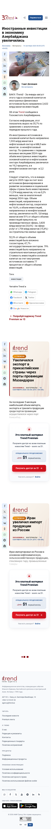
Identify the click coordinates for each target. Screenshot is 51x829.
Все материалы (27, 87)
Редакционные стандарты (13, 741)
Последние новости (10, 716)
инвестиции (16, 279)
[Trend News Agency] (9, 679)
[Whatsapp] (4, 794)
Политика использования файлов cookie (19, 781)
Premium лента (8, 719)
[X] (16, 794)
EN (21, 825)
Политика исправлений (12, 745)
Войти (37, 477)
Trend (21, 112)
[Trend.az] (10, 17)
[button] (4, 54)
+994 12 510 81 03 (9, 700)
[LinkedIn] (33, 794)
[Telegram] (27, 794)
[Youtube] (21, 794)
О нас (4, 730)
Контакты (6, 737)
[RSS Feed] (39, 794)
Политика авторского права (14, 777)
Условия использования (12, 769)
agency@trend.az (8, 703)
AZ (25, 825)
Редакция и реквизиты (12, 734)
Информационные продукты (14, 759)
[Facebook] (10, 794)
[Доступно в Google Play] (28, 805)
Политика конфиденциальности (16, 773)
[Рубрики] (46, 17)
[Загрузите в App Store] (10, 805)
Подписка (6, 755)
